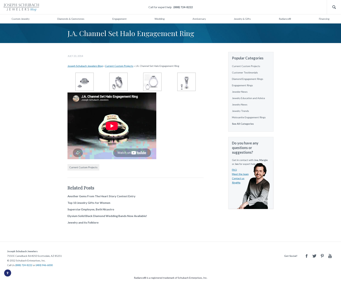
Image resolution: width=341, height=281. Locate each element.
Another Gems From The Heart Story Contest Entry (101, 196)
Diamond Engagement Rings (247, 78)
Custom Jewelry (20, 18)
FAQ (234, 169)
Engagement (119, 18)
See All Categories (243, 123)
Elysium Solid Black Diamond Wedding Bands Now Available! (107, 216)
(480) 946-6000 (44, 265)
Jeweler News (240, 91)
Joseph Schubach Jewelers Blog (85, 65)
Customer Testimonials (245, 72)
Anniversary (199, 18)
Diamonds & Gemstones (70, 18)
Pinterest (322, 255)
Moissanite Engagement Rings (249, 117)
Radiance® (285, 18)
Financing (324, 18)
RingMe (236, 182)
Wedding (160, 18)
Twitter (314, 255)
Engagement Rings (242, 85)
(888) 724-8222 (183, 7)
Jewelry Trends (240, 110)
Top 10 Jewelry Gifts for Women (88, 202)
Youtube (330, 255)
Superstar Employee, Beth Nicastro (90, 209)
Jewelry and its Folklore (83, 222)
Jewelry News (239, 104)
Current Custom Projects (119, 65)
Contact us (238, 178)
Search (334, 7)
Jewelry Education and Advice (248, 98)
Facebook (306, 255)
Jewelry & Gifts (242, 18)
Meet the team (240, 174)
